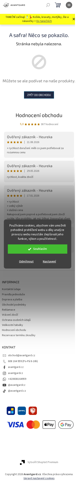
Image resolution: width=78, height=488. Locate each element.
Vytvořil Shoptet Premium (43, 462)
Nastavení (49, 261)
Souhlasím (40, 249)
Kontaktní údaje (11, 289)
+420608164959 (17, 379)
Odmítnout (26, 261)
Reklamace (8, 310)
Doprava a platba (12, 300)
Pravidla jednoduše (13, 294)
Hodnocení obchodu (39, 115)
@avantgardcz (16, 385)
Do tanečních (44, 21)
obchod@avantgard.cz (21, 355)
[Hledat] (48, 5)
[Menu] (69, 5)
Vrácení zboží (10, 315)
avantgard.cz (16, 367)
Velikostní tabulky (12, 325)
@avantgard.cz (17, 391)
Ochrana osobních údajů (16, 320)
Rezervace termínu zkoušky (18, 335)
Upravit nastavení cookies (39, 478)
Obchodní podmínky (14, 305)
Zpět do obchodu (39, 95)
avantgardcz (15, 373)
